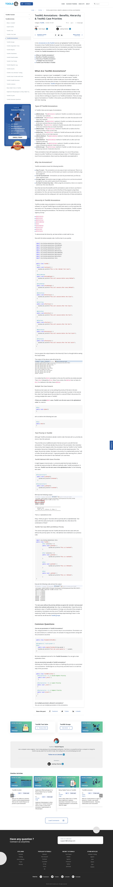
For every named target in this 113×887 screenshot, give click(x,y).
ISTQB (44, 864)
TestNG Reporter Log (12, 65)
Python (68, 864)
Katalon (68, 856)
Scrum (44, 866)
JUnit (92, 859)
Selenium (44, 854)
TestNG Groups (10, 42)
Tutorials (20, 854)
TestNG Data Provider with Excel (15, 76)
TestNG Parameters (12, 53)
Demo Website (20, 859)
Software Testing (92, 854)
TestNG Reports (11, 49)
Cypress (68, 859)
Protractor (68, 861)
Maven (92, 862)
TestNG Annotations (12, 38)
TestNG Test (10, 30)
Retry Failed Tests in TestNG (14, 88)
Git (44, 869)
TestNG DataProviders (12, 57)
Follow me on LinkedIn (55, 754)
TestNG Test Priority (12, 61)
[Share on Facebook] (55, 35)
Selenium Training (71, 4)
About (88, 4)
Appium (92, 856)
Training (21, 856)
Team (20, 862)
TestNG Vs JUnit (11, 95)
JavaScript (68, 866)
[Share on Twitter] (58, 35)
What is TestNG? (11, 23)
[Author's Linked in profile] (47, 29)
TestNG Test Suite (11, 34)
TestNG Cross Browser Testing (14, 72)
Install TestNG (10, 26)
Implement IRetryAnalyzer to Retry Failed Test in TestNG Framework (19, 91)
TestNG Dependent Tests (13, 46)
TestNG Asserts (11, 69)
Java (92, 864)
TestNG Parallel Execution (13, 80)
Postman (44, 859)
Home (63, 4)
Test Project (68, 854)
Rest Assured (44, 856)
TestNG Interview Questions (14, 99)
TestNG (40, 10)
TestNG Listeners (11, 84)
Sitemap (21, 864)
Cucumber (44, 861)
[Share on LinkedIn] (61, 35)
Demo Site (81, 4)
